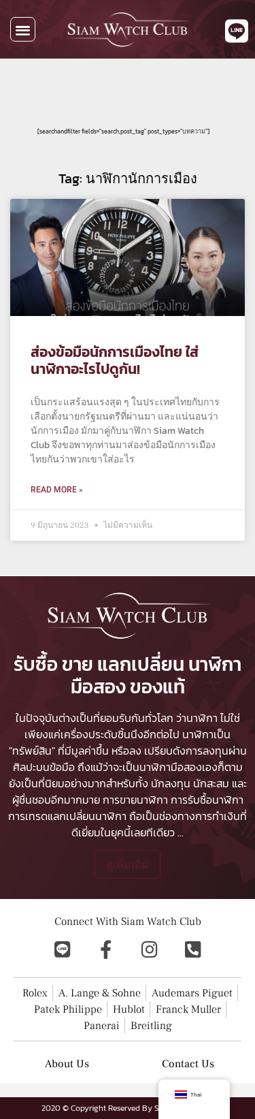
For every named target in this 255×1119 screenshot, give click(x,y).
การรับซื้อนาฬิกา (207, 799)
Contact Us (188, 1064)
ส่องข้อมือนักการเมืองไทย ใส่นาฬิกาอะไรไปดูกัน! (115, 360)
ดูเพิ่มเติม (127, 864)
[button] (22, 29)
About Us (67, 1064)
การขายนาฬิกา (135, 799)
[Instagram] (149, 948)
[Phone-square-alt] (193, 948)
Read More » (57, 489)
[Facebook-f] (106, 948)
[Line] (62, 948)
